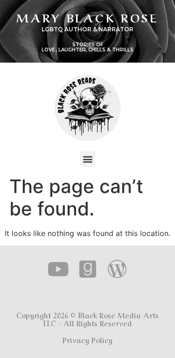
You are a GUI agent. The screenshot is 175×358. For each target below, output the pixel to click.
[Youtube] (58, 269)
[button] (87, 159)
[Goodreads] (87, 269)
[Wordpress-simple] (116, 269)
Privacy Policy (87, 340)
